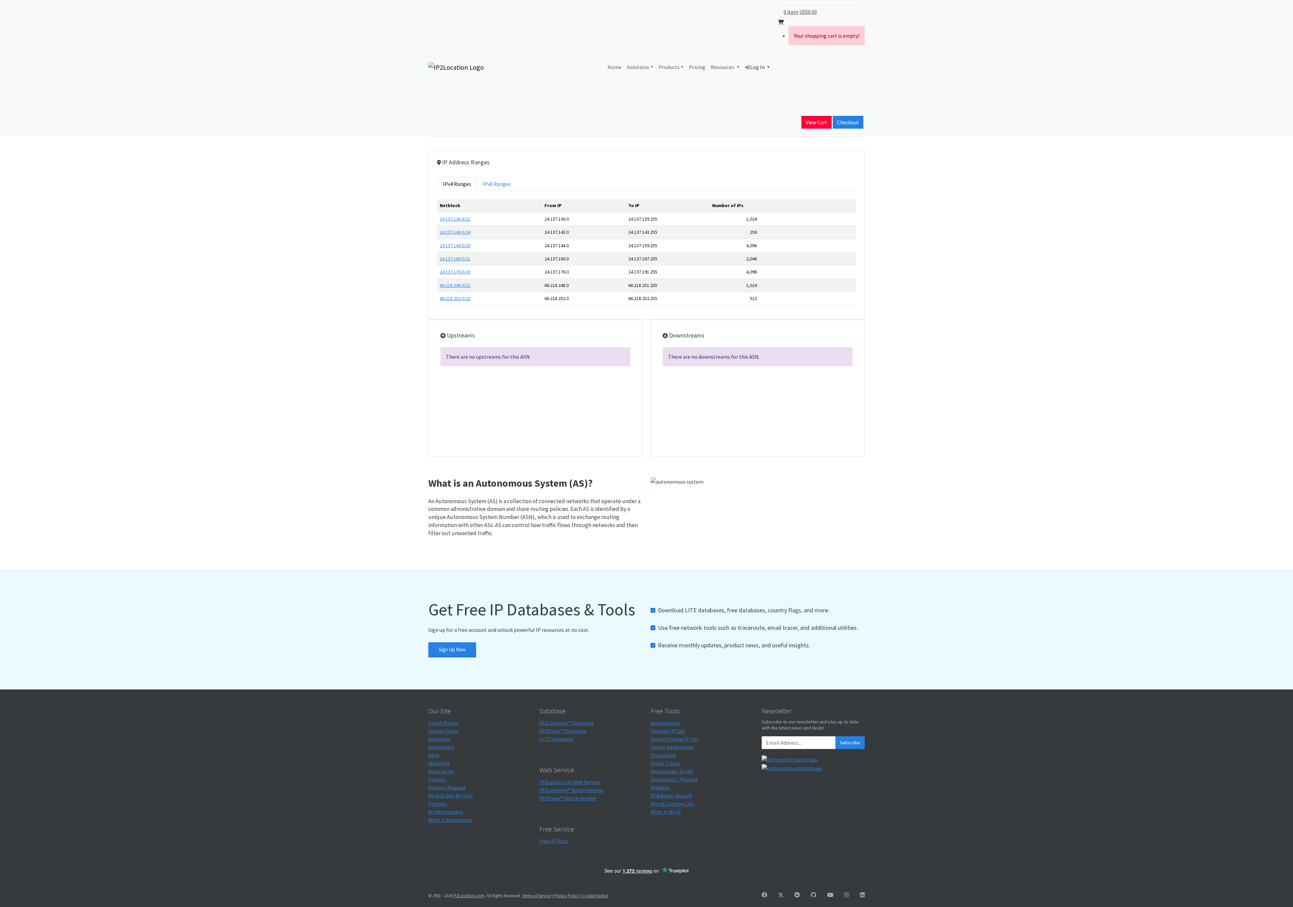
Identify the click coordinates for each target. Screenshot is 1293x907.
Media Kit (439, 763)
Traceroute (663, 755)
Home (614, 67)
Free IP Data (553, 841)
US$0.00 (808, 11)
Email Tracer (665, 763)
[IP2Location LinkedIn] (862, 895)
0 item (791, 11)
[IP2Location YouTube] (830, 895)
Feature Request (447, 787)
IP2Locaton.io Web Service (569, 782)
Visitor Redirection (672, 747)
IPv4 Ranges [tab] (457, 184)
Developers (441, 747)
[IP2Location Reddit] (797, 895)
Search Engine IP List (675, 739)
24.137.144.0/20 (455, 245)
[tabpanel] (646, 255)
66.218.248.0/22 (455, 285)
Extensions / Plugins (674, 779)
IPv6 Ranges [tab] (497, 184)
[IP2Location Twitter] (781, 895)
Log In (757, 67)
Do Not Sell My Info (450, 795)
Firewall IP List (668, 730)
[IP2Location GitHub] (813, 895)
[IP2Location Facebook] (764, 895)
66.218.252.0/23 (455, 298)
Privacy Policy (566, 895)
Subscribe (850, 743)
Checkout (848, 122)
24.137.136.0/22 (455, 219)
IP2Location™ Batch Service (571, 790)
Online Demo (443, 730)
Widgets (660, 787)
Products (669, 67)
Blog (433, 755)
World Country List (672, 803)
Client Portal (443, 722)
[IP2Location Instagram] (846, 895)
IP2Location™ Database (566, 722)
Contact (437, 803)
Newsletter (441, 771)
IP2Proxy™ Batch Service (567, 798)
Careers (437, 779)
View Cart (816, 122)
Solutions (638, 67)
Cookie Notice (595, 895)
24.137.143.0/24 (455, 232)
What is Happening (450, 819)
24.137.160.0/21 (455, 259)
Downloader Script (672, 771)
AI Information (445, 811)
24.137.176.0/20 (455, 272)
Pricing (697, 67)
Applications (665, 722)
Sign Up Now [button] (452, 649)
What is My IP (666, 811)
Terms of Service (536, 895)
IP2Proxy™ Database (563, 730)
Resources (723, 67)
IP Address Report (671, 795)
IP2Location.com (469, 895)
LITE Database (556, 739)
